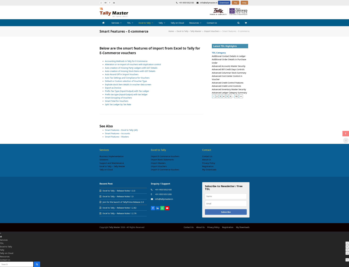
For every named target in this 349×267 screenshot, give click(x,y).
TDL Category (219, 52)
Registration (207, 166)
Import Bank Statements (162, 159)
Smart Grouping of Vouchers (118, 97)
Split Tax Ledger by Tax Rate (118, 104)
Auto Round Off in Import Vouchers (121, 74)
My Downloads (209, 169)
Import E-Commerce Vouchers (165, 156)
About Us (206, 159)
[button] (245, 22)
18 (236, 96)
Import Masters (158, 163)
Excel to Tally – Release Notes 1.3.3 (119, 190)
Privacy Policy (208, 163)
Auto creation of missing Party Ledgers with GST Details (131, 67)
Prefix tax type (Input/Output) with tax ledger (126, 94)
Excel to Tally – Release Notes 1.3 (118, 196)
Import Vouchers (159, 166)
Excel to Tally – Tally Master (112, 166)
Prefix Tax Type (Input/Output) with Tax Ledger (127, 91)
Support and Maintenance (112, 163)
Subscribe (226, 212)
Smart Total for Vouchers (116, 101)
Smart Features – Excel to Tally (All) (121, 130)
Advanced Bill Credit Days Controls (228, 69)
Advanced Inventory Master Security (229, 89)
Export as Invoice (113, 87)
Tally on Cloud (106, 169)
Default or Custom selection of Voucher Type (126, 81)
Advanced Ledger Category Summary (229, 92)
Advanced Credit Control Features (227, 82)
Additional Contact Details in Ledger (229, 56)
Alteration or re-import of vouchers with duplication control (133, 64)
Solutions (104, 159)
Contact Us (207, 156)
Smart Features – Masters (117, 136)
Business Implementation (112, 156)
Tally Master (114, 227)
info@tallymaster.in (164, 199)
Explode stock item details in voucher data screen (128, 84)
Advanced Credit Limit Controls (226, 86)
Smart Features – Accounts (117, 133)
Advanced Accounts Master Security (228, 66)
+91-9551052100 (163, 189)
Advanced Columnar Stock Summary (229, 72)
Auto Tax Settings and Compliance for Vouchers (127, 77)
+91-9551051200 (163, 194)
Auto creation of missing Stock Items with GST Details (130, 71)
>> (241, 96)
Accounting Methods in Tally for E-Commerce (126, 61)
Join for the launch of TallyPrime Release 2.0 (123, 202)
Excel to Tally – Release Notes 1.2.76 (119, 213)
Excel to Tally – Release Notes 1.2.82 (119, 207)
